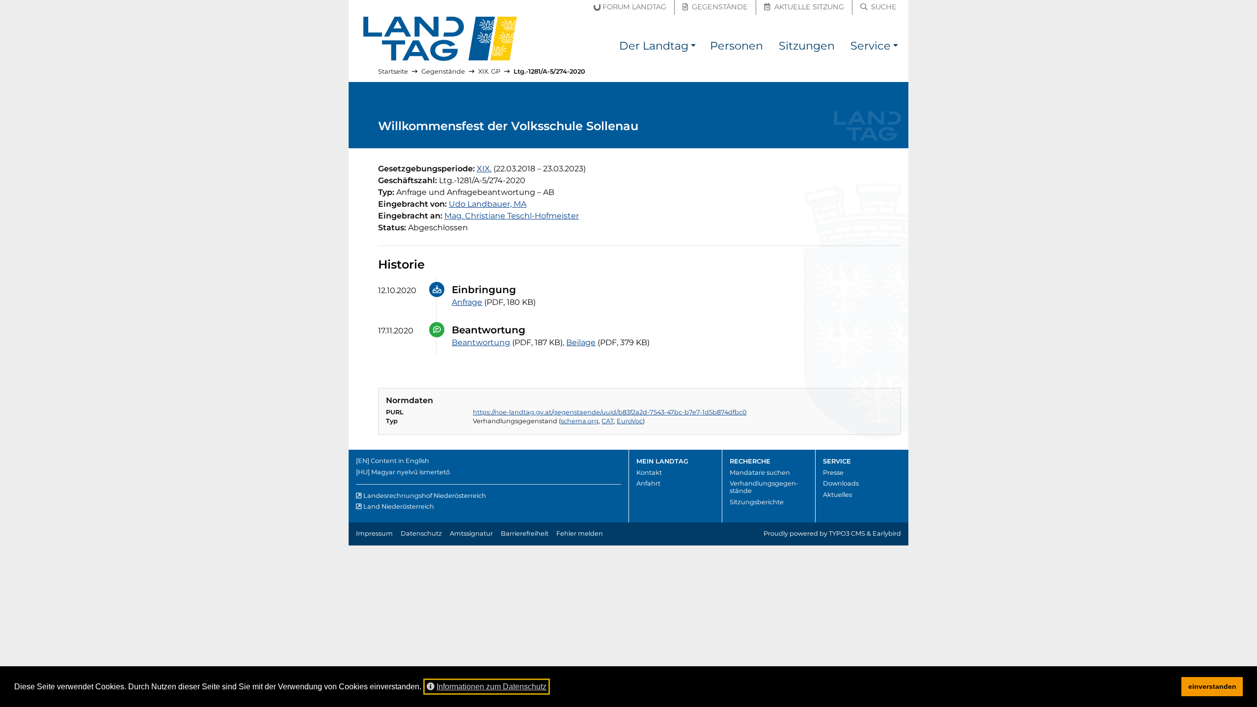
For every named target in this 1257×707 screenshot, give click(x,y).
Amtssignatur (471, 533)
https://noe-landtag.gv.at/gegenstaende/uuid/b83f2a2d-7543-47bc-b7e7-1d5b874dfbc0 (609, 412)
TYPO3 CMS (847, 533)
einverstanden (1212, 686)
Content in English (400, 460)
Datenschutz (421, 533)
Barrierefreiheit (524, 533)
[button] (693, 47)
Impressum (374, 533)
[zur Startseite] (440, 39)
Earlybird (887, 533)
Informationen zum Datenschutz (492, 686)
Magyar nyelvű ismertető (410, 472)
